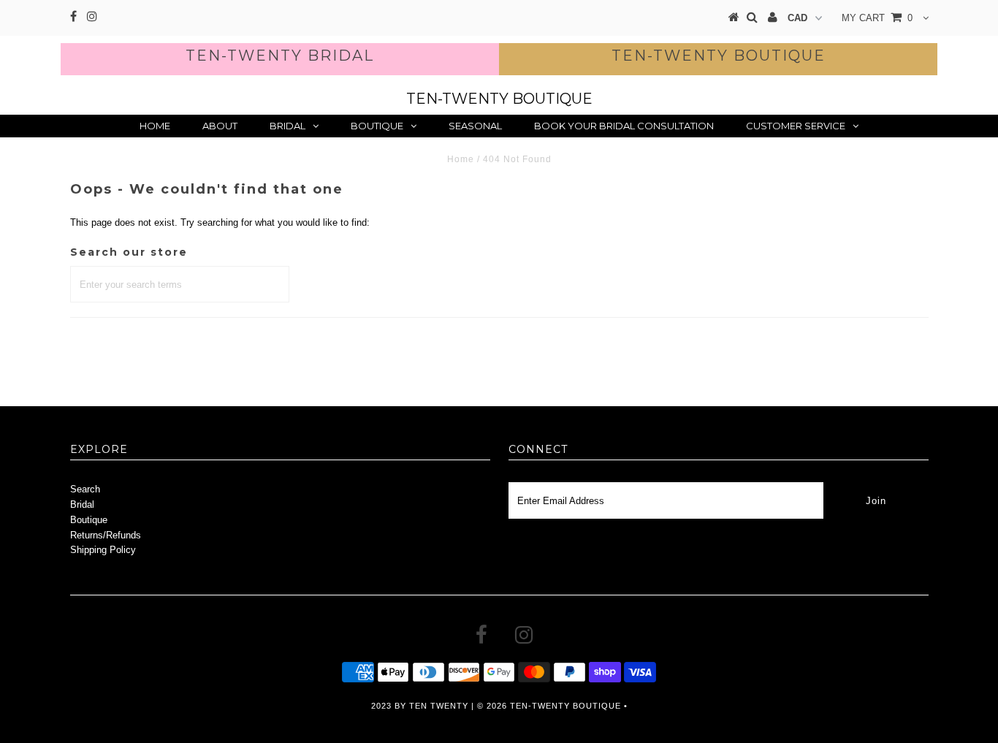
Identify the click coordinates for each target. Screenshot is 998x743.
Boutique (377, 126)
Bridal (287, 126)
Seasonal (475, 126)
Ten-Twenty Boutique (719, 55)
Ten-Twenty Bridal (280, 55)
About (219, 126)
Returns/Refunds (105, 535)
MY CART (877, 17)
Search (85, 489)
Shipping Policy (103, 549)
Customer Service (795, 126)
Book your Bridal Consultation (624, 126)
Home (155, 126)
